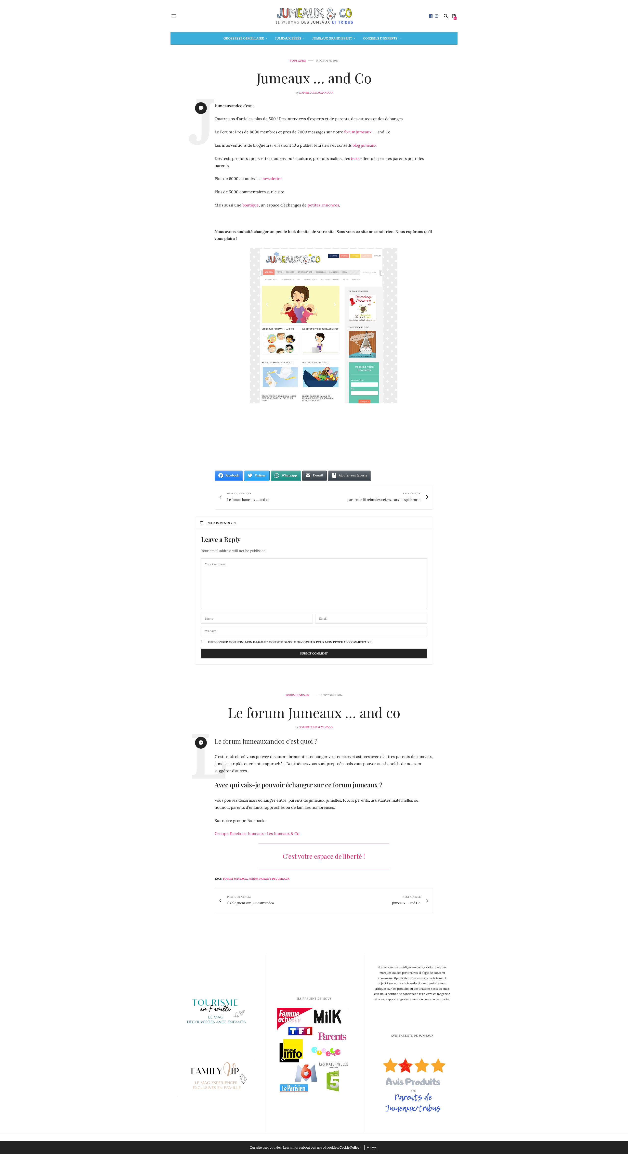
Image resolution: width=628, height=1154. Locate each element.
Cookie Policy (349, 1147)
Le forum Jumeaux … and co (314, 712)
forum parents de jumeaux (269, 878)
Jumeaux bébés (288, 38)
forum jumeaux (357, 131)
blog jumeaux (364, 145)
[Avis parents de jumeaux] (412, 1083)
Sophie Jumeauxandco (316, 92)
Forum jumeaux (298, 695)
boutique (250, 205)
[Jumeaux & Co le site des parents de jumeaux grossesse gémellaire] (314, 16)
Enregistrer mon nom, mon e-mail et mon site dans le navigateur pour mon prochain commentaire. (290, 642)
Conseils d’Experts (380, 38)
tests (355, 158)
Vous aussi (298, 60)
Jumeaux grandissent (332, 38)
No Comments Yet (222, 523)
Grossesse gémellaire (243, 38)
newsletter (272, 178)
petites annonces (323, 205)
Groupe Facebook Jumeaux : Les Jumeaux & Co (257, 833)
